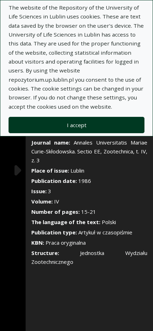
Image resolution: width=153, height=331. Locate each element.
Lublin (77, 170)
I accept (76, 125)
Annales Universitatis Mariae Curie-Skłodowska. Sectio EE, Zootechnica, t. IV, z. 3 (89, 151)
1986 (84, 180)
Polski (109, 222)
